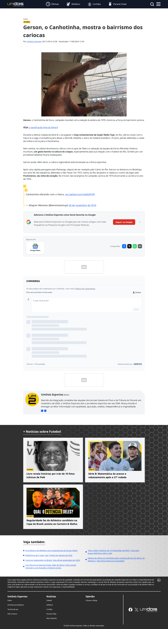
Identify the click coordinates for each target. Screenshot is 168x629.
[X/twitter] (136, 609)
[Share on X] (129, 246)
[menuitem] (52, 4)
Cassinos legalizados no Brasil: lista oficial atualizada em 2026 (52, 560)
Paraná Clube (51, 614)
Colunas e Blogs (91, 600)
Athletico (49, 605)
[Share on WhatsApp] (135, 246)
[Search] (152, 4)
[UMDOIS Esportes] (148, 609)
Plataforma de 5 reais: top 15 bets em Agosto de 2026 (48, 555)
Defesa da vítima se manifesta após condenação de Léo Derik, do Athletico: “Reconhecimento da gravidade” (116, 559)
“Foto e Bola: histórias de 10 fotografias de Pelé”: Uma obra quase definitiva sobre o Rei (113, 551)
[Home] (15, 4)
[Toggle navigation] (158, 4)
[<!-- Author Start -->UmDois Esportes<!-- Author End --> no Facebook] (45, 410)
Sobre (9, 600)
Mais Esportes (51, 618)
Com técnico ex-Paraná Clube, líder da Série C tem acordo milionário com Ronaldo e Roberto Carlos (50, 566)
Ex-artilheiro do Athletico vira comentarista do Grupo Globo (51, 550)
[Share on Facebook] (124, 246)
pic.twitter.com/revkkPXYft (80, 194)
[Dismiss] (140, 222)
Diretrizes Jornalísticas (15, 605)
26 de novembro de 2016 (82, 205)
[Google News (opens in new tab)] (35, 247)
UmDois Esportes (34, 41)
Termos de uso (12, 609)
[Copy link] (140, 246)
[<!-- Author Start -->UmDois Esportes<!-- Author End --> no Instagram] (42, 410)
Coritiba (49, 609)
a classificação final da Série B (43, 127)
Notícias (51, 596)
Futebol (49, 600)
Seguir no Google (124, 222)
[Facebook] (130, 609)
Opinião (90, 596)
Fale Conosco (12, 614)
